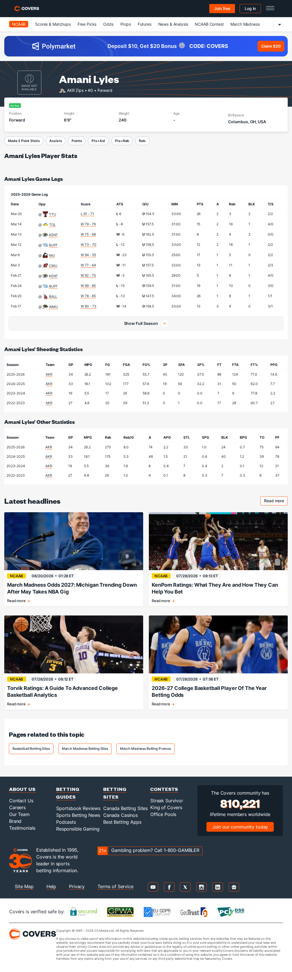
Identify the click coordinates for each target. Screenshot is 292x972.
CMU (53, 266)
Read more (276, 501)
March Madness (244, 24)
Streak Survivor (166, 800)
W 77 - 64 (88, 265)
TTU (52, 214)
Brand (15, 821)
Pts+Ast (98, 141)
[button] (146, 323)
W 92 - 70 (88, 275)
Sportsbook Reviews (78, 808)
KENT (53, 235)
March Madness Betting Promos (145, 748)
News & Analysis (173, 24)
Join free (222, 8)
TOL (52, 224)
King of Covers (166, 807)
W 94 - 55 (88, 255)
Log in (250, 8)
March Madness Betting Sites (85, 748)
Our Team (19, 814)
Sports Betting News (78, 815)
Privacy (77, 886)
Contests (164, 789)
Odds (108, 24)
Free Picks (87, 24)
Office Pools (163, 814)
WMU (53, 307)
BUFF (53, 245)
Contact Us (21, 800)
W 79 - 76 (88, 224)
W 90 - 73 (88, 306)
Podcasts (66, 822)
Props (125, 24)
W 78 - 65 (88, 296)
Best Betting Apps (122, 822)
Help (51, 886)
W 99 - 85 (88, 286)
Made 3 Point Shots (24, 141)
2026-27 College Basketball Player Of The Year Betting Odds (209, 691)
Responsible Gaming (77, 829)
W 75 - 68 (88, 234)
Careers (17, 807)
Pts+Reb (122, 141)
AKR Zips (75, 90)
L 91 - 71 (87, 214)
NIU (52, 255)
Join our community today (240, 827)
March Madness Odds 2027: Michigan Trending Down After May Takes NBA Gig (72, 588)
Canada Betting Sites (125, 808)
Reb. (142, 141)
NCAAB (18, 24)
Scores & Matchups (53, 24)
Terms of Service (115, 886)
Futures (144, 24)
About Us (22, 789)
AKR (49, 374)
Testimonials (22, 828)
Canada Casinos (120, 815)
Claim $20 (271, 46)
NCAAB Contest (209, 24)
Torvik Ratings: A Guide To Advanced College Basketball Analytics (62, 691)
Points (77, 141)
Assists (55, 141)
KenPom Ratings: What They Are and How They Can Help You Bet (215, 588)
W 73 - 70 (88, 244)
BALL (53, 296)
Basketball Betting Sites (31, 748)
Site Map (24, 886)
